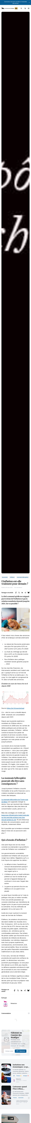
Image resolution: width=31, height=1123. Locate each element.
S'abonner (21, 1051)
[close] (29, 2)
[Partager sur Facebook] (16, 592)
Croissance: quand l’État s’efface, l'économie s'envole (20, 1089)
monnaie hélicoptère (22, 577)
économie (4, 577)
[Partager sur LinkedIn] (22, 592)
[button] (21, 8)
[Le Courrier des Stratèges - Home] (9, 8)
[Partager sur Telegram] (25, 592)
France (15, 1097)
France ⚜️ (19, 1075)
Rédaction (14, 1003)
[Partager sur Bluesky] (28, 592)
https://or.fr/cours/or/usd (15, 708)
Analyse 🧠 (26, 1075)
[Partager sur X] (19, 592)
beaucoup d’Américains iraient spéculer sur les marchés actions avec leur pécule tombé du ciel (15, 817)
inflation (12, 577)
